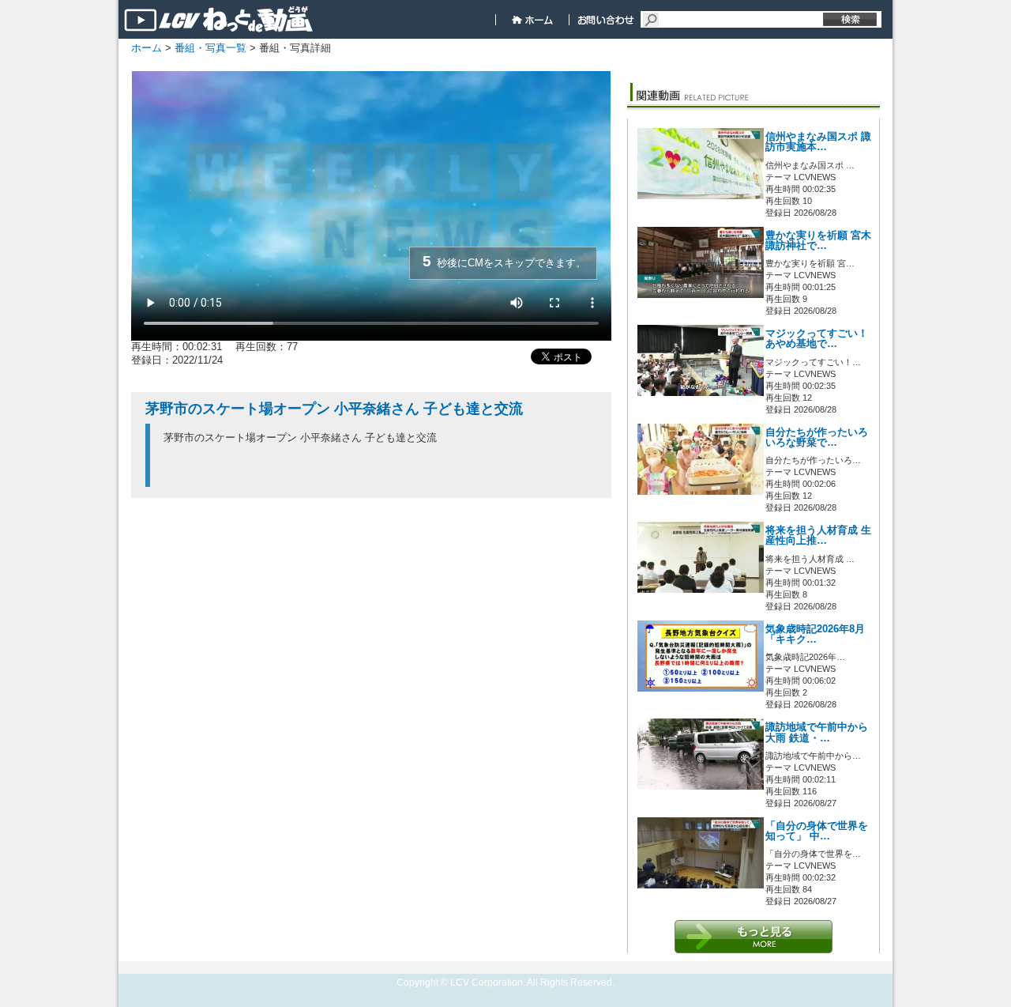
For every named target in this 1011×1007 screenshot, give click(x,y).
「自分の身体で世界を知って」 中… (816, 831)
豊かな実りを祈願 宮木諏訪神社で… (818, 240)
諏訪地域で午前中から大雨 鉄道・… (816, 732)
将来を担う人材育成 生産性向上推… (818, 535)
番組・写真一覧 (210, 48)
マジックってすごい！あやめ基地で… (816, 338)
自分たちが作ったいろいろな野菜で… (816, 437)
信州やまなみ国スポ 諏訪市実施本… (818, 142)
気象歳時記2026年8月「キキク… (815, 634)
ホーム (146, 48)
